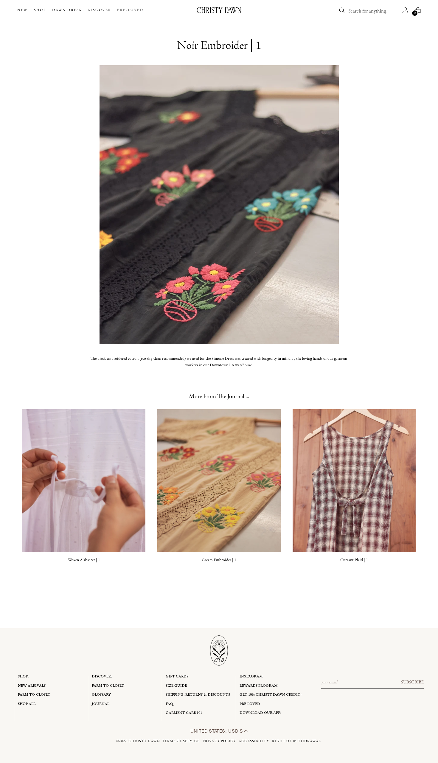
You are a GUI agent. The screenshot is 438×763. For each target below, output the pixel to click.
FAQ (169, 703)
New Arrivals (32, 685)
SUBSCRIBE (412, 682)
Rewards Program (259, 685)
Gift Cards (177, 676)
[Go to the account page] (405, 10)
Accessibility (254, 741)
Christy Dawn (144, 741)
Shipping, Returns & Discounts (198, 694)
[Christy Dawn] (219, 10)
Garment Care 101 (184, 712)
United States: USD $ (217, 731)
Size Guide (176, 685)
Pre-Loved (250, 703)
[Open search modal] (342, 10)
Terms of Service (181, 741)
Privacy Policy (219, 741)
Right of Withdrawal (296, 741)
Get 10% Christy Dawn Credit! (271, 694)
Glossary (101, 694)
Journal (100, 703)
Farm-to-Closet (34, 694)
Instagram (251, 676)
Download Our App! (260, 712)
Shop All (26, 703)
